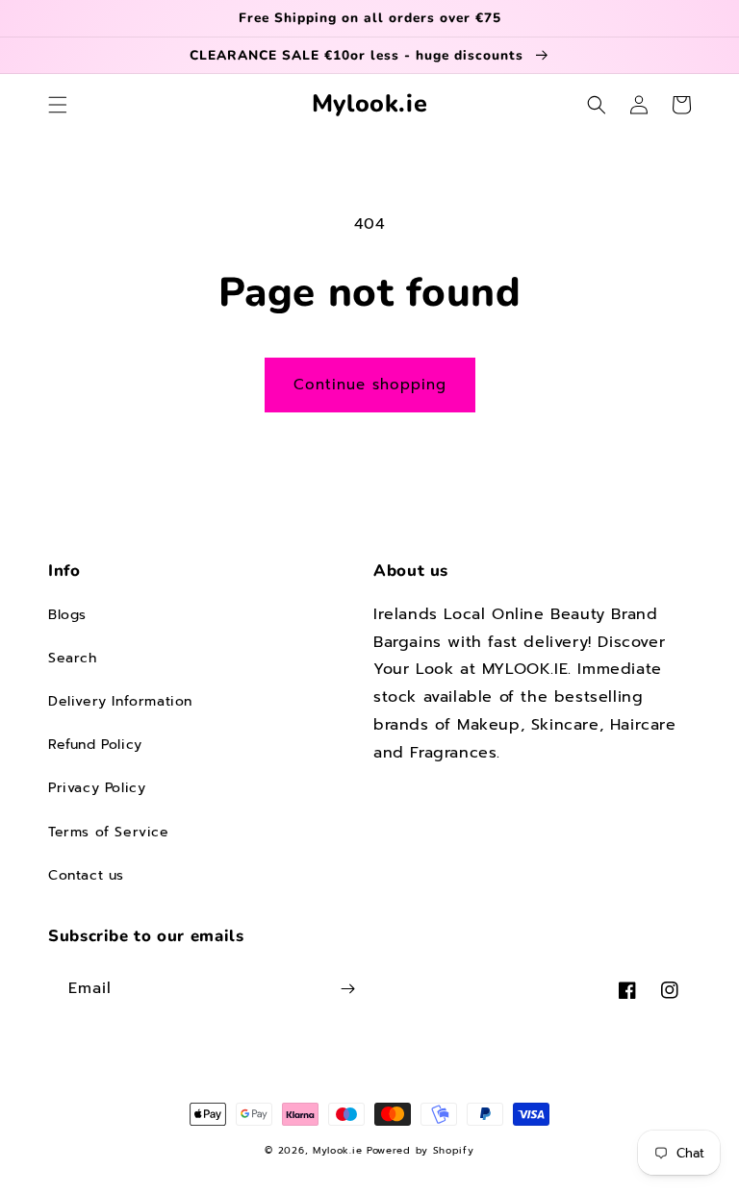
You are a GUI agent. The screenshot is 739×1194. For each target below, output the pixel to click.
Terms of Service (108, 832)
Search (72, 658)
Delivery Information (120, 701)
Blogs (67, 615)
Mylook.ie (337, 1150)
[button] (58, 105)
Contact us (86, 875)
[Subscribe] (347, 988)
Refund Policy (95, 744)
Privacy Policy (96, 788)
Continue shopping (369, 384)
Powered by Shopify (420, 1150)
